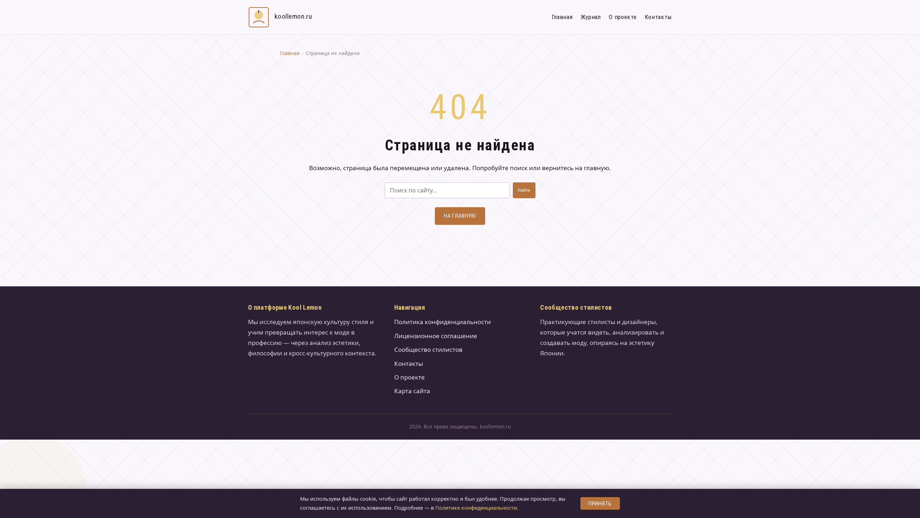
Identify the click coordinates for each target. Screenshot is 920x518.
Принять (600, 503)
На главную (460, 216)
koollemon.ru (293, 16)
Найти (524, 190)
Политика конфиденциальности (442, 322)
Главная (562, 17)
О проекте (622, 17)
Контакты (658, 17)
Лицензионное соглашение (435, 336)
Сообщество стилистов (428, 349)
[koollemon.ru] (259, 17)
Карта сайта (412, 391)
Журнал (591, 17)
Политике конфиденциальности (476, 507)
